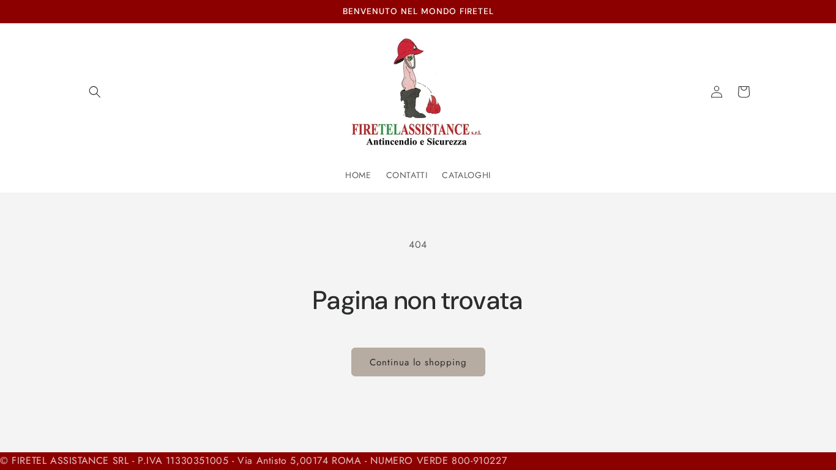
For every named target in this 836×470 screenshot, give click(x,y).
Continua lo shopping (418, 362)
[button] (94, 91)
